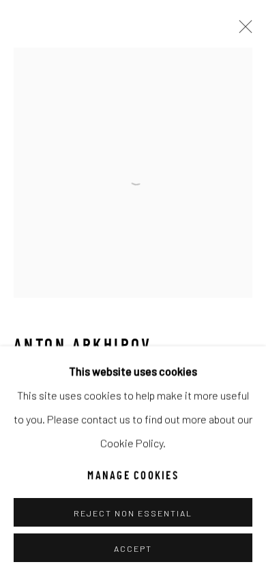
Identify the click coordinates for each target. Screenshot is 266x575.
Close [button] (242, 30)
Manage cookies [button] (133, 475)
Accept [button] (133, 548)
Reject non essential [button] (133, 512)
